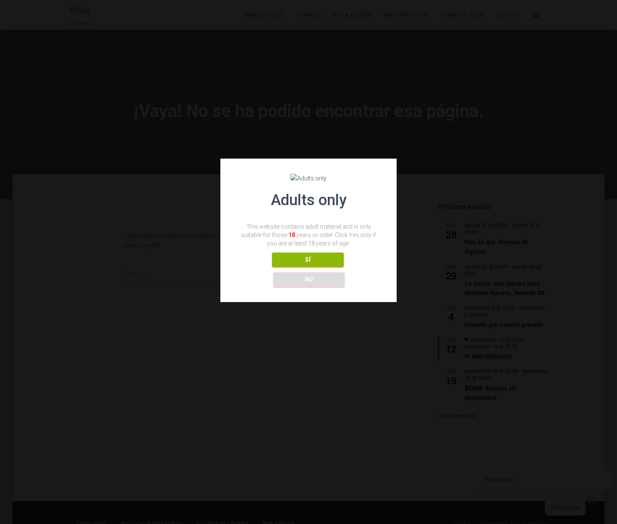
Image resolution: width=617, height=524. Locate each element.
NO (309, 279)
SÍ (308, 260)
